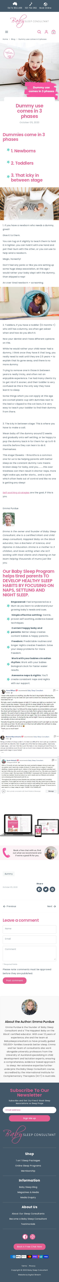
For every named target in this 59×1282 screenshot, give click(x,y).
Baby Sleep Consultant (37, 1270)
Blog (13, 39)
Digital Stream (34, 1275)
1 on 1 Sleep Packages (28, 1160)
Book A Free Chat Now (29, 1246)
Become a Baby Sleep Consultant (28, 1218)
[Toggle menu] (7, 32)
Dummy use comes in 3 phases (33, 39)
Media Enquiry (28, 1197)
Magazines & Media (28, 1192)
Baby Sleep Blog (28, 1187)
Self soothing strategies (16, 492)
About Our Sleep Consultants (28, 1213)
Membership (28, 1170)
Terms (24, 1266)
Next (50, 906)
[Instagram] (32, 1236)
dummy (9, 873)
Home (5, 39)
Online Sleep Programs (28, 1165)
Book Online (45, 8)
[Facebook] (25, 1236)
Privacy (32, 1266)
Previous (11, 906)
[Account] (46, 31)
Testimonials (28, 1224)
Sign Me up (29, 1118)
